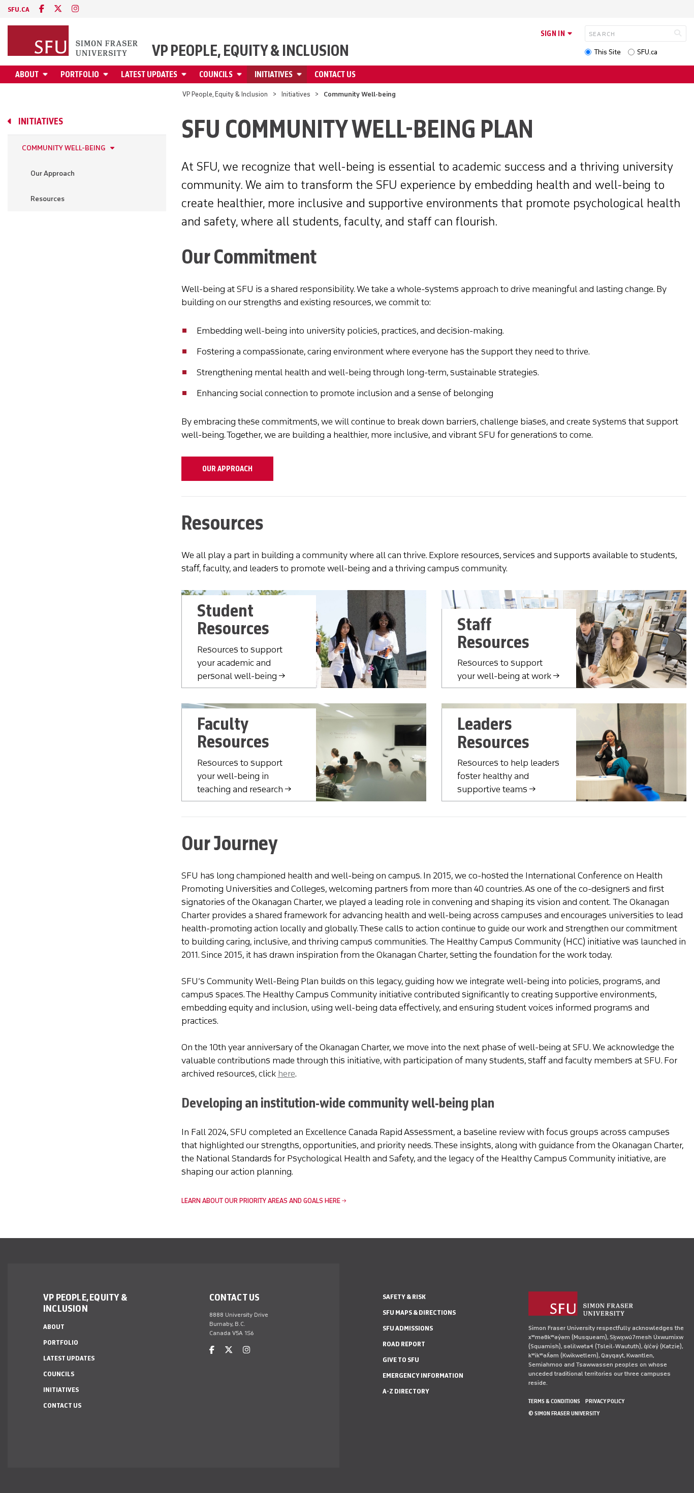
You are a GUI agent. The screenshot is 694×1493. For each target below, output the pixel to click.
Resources (47, 198)
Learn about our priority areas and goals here (260, 1201)
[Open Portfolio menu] (107, 74)
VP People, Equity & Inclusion (250, 51)
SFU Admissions (408, 1328)
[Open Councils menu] (241, 74)
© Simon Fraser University (564, 1413)
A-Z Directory (406, 1391)
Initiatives (274, 74)
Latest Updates (149, 74)
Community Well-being (63, 148)
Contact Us (335, 74)
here (286, 1073)
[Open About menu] (47, 74)
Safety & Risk (404, 1296)
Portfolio (79, 74)
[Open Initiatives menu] (301, 74)
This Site (607, 52)
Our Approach (52, 173)
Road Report (404, 1344)
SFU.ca (647, 52)
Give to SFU (401, 1359)
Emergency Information (423, 1375)
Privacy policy (604, 1401)
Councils (216, 74)
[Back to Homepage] (74, 41)
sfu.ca (18, 9)
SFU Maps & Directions (419, 1312)
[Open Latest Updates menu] (185, 74)
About (27, 74)
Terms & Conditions (554, 1401)
